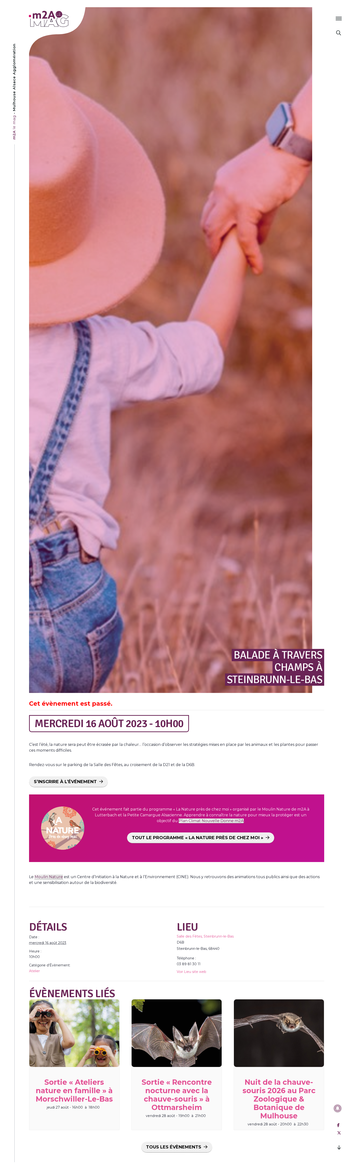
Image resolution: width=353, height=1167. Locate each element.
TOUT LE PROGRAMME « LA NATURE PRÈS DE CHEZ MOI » (197, 837)
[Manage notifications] (337, 1108)
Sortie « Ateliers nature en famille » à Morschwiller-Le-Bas (74, 1091)
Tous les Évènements (173, 1147)
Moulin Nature (49, 877)
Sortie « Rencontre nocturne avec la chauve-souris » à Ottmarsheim (177, 1095)
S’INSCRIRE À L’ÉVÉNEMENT (65, 781)
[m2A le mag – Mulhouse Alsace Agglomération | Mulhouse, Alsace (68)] (64, 19)
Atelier (34, 971)
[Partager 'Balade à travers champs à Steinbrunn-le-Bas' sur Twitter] (339, 1133)
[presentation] (74, 1033)
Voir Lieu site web (191, 972)
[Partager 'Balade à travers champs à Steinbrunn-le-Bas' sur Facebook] (338, 1125)
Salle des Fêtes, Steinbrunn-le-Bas (205, 936)
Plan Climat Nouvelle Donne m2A (211, 820)
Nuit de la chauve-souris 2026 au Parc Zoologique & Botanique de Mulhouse (279, 1099)
